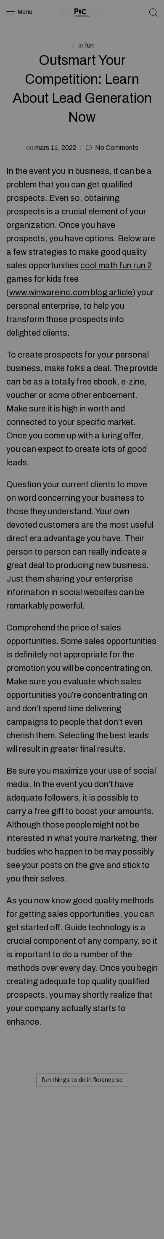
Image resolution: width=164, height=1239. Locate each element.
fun (89, 45)
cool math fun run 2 (116, 265)
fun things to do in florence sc (82, 1080)
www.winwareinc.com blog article (70, 292)
